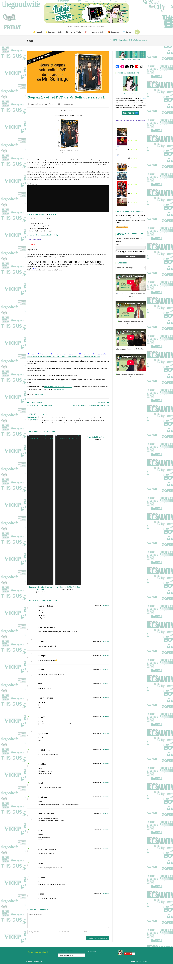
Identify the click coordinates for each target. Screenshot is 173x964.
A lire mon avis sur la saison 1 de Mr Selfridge (43, 235)
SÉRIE (54, 104)
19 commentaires (67, 104)
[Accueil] (110, 40)
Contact (138, 961)
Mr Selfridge (39, 394)
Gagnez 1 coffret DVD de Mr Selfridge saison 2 (133, 40)
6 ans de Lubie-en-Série (96, 437)
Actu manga (92, 951)
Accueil (133, 961)
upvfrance (52, 214)
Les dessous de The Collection (68, 587)
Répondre (106, 605)
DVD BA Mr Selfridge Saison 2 (36, 214)
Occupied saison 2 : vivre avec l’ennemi (40, 588)
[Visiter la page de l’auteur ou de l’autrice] (33, 417)
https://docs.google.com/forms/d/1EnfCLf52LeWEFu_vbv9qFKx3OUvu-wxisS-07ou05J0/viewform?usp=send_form (63, 356)
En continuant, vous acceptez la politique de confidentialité (130, 252)
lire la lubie (133, 132)
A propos (144, 961)
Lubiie (32, 104)
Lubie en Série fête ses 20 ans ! (130, 59)
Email (117, 244)
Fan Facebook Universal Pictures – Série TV (58, 386)
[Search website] (137, 31)
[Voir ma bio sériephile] (130, 94)
